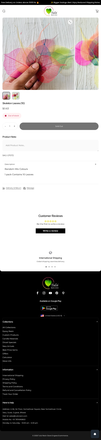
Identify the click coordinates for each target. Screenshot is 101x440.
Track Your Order (10, 394)
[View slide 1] (46, 266)
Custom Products (11, 335)
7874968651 (20, 419)
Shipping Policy (10, 383)
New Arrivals (8, 346)
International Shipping (13, 375)
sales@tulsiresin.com (18, 416)
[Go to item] (6, 96)
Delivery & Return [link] (13, 188)
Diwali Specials (9, 342)
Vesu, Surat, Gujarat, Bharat (14, 412)
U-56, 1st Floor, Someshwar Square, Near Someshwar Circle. (36, 409)
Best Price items (10, 350)
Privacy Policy (9, 379)
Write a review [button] (50, 231)
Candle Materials (10, 339)
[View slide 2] (49, 266)
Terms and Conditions (13, 386)
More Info (7, 361)
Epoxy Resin (8, 331)
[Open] (95, 434)
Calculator (7, 357)
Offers (5, 354)
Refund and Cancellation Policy (17, 390)
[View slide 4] (54, 266)
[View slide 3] (51, 266)
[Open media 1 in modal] (70, 22)
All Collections (9, 327)
